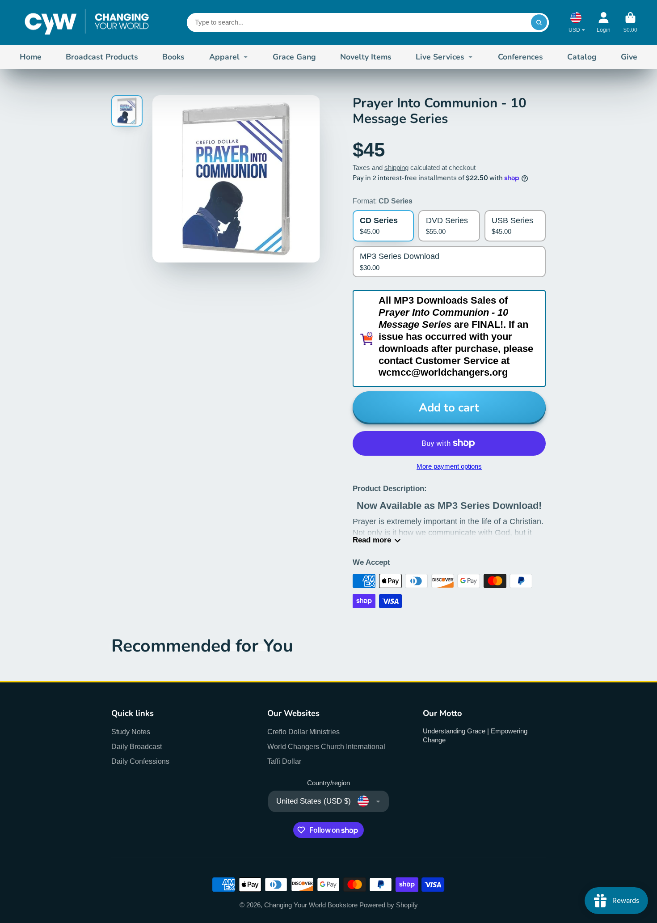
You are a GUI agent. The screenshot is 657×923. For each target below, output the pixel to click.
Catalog (582, 56)
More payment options (449, 466)
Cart (630, 22)
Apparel (224, 56)
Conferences (520, 56)
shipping (396, 167)
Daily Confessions (140, 761)
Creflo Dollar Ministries (303, 732)
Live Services (440, 56)
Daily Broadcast (136, 746)
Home (31, 56)
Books (173, 56)
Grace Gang (294, 56)
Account (604, 22)
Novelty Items (366, 56)
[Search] (539, 22)
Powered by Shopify (388, 905)
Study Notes (130, 732)
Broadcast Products (102, 56)
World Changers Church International (326, 746)
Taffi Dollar (284, 761)
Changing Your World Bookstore (311, 905)
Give (629, 56)
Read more (372, 540)
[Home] (87, 22)
